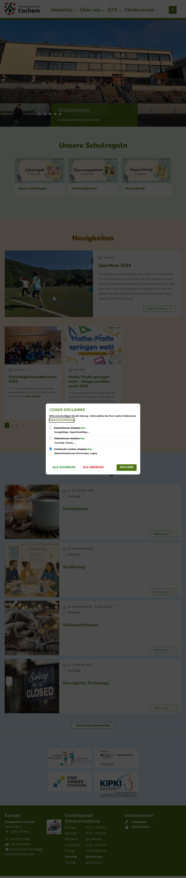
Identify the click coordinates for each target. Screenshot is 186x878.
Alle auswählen (64, 467)
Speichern (126, 467)
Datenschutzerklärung (61, 420)
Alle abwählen (93, 467)
